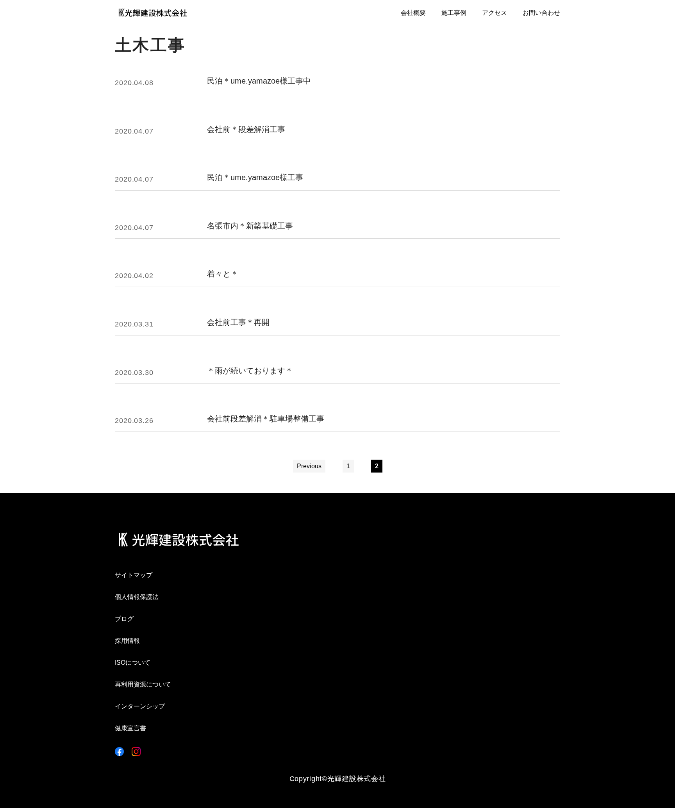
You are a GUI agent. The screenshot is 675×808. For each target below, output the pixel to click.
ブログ (124, 618)
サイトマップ (133, 575)
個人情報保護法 (137, 597)
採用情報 (127, 640)
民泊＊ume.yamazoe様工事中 (259, 81)
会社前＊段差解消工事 (246, 129)
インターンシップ (140, 706)
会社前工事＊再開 (238, 322)
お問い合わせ (541, 12)
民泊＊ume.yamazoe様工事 (255, 177)
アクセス (494, 12)
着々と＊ (222, 274)
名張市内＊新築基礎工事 (250, 226)
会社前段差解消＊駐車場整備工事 (265, 419)
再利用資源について (143, 684)
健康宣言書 (130, 728)
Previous (309, 466)
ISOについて (132, 662)
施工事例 (453, 12)
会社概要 (413, 12)
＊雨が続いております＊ (250, 371)
